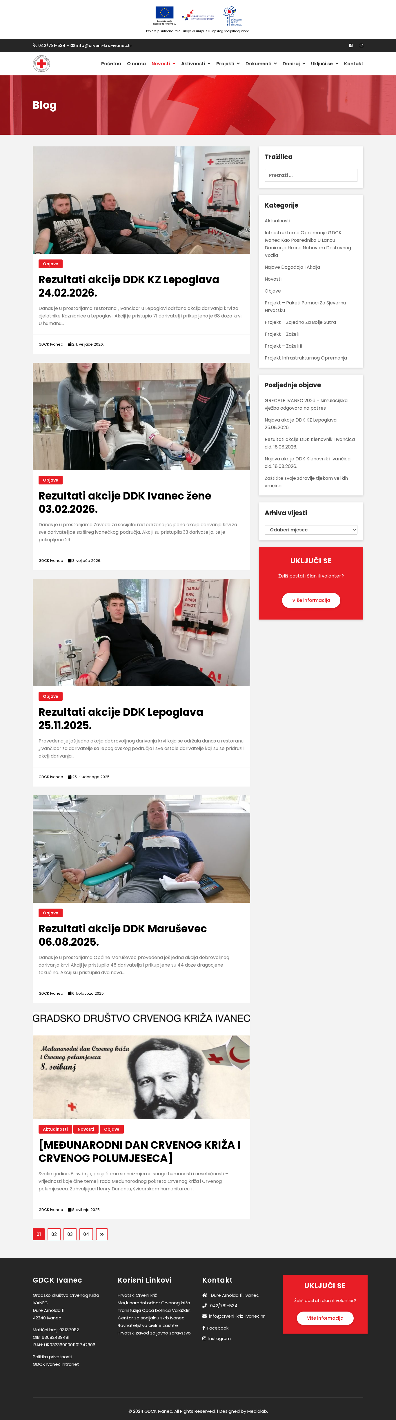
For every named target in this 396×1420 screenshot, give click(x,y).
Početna (111, 63)
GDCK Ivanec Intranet (56, 1364)
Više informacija (311, 600)
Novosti (161, 63)
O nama (136, 63)
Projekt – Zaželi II (283, 346)
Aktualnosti (55, 1129)
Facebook (217, 1328)
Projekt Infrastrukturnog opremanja (306, 358)
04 (86, 1234)
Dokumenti (259, 63)
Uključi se (322, 63)
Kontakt (353, 63)
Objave (50, 264)
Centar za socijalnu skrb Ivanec (151, 1318)
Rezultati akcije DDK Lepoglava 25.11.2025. (121, 719)
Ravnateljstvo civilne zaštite (148, 1325)
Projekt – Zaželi (282, 334)
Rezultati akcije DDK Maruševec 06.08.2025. (123, 935)
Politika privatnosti (52, 1357)
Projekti (225, 63)
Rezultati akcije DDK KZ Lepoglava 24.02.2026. (129, 286)
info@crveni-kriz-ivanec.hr (104, 45)
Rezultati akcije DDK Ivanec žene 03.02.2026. (125, 503)
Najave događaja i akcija (292, 267)
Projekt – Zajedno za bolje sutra (300, 322)
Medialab (257, 1411)
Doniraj (292, 63)
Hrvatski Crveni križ (137, 1295)
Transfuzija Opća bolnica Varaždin (154, 1310)
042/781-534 (52, 45)
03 (70, 1234)
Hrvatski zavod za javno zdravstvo (154, 1333)
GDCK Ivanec (51, 344)
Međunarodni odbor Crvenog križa (154, 1303)
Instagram (219, 1338)
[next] (102, 1234)
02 (54, 1234)
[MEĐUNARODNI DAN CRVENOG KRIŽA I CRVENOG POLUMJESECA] (140, 1152)
